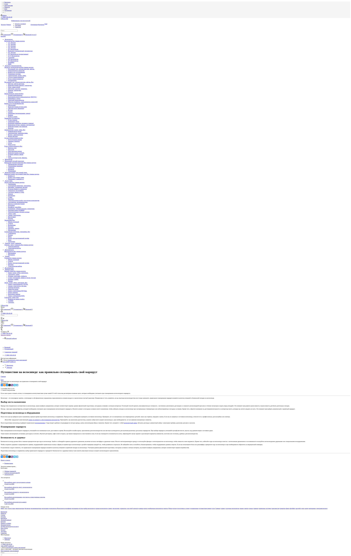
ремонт (209, 508)
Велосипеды (8, 41)
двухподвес (116, 508)
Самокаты (11, 167)
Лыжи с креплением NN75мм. (17, 291)
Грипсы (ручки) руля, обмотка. (17, 158)
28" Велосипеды (13, 59)
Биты (9, 240)
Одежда (10, 223)
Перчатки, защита (13, 228)
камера (141, 508)
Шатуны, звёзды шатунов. (16, 84)
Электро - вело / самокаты (12, 245)
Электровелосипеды (14, 248)
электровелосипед (322, 508)
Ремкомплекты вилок (14, 131)
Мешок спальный (13, 222)
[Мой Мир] (7, 385)
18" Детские (12, 47)
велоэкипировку (40, 423)
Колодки (10, 128)
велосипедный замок (130, 423)
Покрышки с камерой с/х (16, 179)
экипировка (312, 508)
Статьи (3, 515)
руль (213, 508)
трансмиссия (275, 508)
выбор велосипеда (89, 508)
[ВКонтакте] (2, 385)
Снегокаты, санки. (10, 297)
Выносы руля (12, 148)
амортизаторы (19, 508)
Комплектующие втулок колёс (17, 107)
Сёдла (10, 143)
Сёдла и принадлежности (12, 138)
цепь (302, 508)
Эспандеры (11, 241)
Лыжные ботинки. (14, 287)
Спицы (10, 111)
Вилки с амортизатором (15, 135)
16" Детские (12, 46)
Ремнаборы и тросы (14, 98)
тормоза (255, 508)
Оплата (3, 530)
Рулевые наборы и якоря (15, 154)
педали (174, 508)
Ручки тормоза (12, 120)
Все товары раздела (19, 41)
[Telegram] (17, 385)
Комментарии (8, 463)
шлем (306, 508)
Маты (10, 236)
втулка (81, 508)
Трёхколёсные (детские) (15, 164)
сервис (223, 508)
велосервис (45, 508)
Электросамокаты (13, 246)
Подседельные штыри (15, 139)
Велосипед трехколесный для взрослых (20, 51)
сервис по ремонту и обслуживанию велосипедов (44, 420)
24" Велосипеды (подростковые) (18, 54)
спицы (251, 508)
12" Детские (12, 42)
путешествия (203, 508)
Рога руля (11, 149)
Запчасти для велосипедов (12, 67)
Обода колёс (12, 105)
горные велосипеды (101, 508)
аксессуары (11, 508)
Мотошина (11, 254)
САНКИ (10, 301)
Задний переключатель (15, 95)
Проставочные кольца (15, 151)
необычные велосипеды (155, 508)
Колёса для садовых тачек (16, 177)
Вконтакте (10, 365)
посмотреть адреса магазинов (17, 360)
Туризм (6, 258)
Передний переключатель (16, 100)
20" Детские (12, 52)
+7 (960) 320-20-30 (6, 17)
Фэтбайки (11, 62)
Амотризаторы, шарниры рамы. (18, 133)
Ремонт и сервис (6, 523)
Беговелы (11, 169)
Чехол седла (11, 144)
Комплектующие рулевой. (16, 153)
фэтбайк (292, 508)
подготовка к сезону (183, 508)
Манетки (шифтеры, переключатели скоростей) (23, 102)
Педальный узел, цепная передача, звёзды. (17, 82)
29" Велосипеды (13, 61)
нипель (165, 508)
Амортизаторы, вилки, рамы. (13, 130)
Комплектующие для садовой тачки (15, 174)
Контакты (4, 518)
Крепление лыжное (14, 294)
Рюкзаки (10, 227)
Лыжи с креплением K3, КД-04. (18, 284)
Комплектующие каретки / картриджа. (20, 85)
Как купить (4, 528)
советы (246, 508)
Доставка (3, 531)
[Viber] (12, 385)
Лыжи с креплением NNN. (16, 296)
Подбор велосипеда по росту (10, 526)
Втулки (10, 110)
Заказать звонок (6, 335)
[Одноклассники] (4, 385)
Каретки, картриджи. (14, 90)
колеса (146, 508)
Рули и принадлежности (12, 146)
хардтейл (298, 508)
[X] (9, 385)
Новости (3, 513)
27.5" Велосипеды (13, 56)
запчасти (136, 508)
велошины (75, 508)
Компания (4, 512)
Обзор (170, 508)
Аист (6, 508)
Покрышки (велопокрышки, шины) (19, 113)
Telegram (9, 367)
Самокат (217, 508)
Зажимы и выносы (14, 141)
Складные (11, 57)
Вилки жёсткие (13, 136)
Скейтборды (12, 233)
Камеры (10, 115)
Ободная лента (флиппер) (16, 108)
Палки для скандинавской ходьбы (18, 238)
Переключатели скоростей (12, 93)
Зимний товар (9, 271)
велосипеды (53, 508)
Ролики (10, 235)
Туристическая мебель (15, 266)
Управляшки (12, 171)
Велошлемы (12, 225)
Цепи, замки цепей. (14, 87)
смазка (242, 508)
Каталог (3, 521)
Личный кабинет (6, 520)
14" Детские (12, 44)
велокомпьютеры (36, 508)
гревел (110, 508)
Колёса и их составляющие (13, 103)
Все (32, 82)
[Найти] (1, 317)
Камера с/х (11, 176)
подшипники (194, 508)
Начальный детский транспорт (14, 162)
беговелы (27, 508)
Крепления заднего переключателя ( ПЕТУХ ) (22, 97)
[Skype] (15, 385)
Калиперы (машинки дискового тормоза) (21, 123)
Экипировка (8, 220)
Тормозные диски (13, 121)
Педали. (10, 92)
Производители (6, 525)
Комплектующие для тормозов (17, 126)
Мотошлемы (12, 230)
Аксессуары (8, 182)
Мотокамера (12, 253)
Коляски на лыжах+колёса (16, 299)
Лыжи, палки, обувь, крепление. (14, 282)
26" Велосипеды (13, 49)
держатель (123, 508)
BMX (9, 64)
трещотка (283, 508)
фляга (287, 508)
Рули (9, 156)
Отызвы (3, 516)
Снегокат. (11, 302)
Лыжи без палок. (13, 289)
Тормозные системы (10, 118)
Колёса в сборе (12, 116)
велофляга (68, 508)
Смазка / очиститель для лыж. (17, 286)
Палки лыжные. (13, 292)
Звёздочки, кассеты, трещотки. (17, 88)
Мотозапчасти (9, 251)
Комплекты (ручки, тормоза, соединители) (21, 125)
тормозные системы (265, 508)
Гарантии (4, 533)
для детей (130, 508)
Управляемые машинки (15, 166)
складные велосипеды (232, 508)
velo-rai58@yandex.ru (9, 362)
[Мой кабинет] (2, 311)
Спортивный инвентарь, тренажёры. (16, 231)
